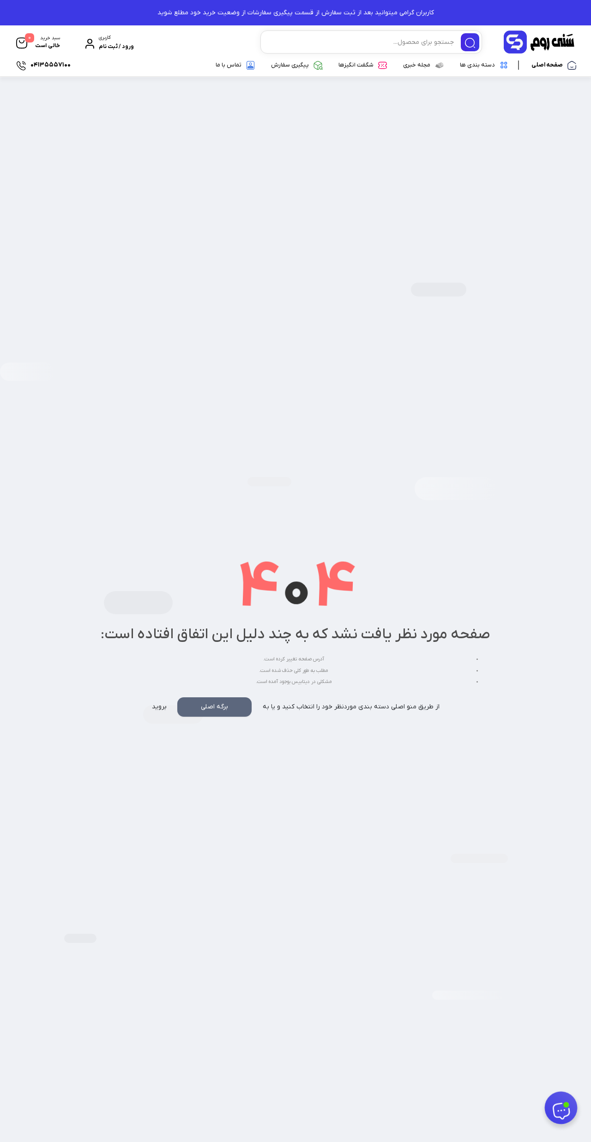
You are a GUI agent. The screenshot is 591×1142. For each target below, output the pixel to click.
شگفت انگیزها (356, 65)
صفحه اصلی (547, 65)
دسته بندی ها (477, 65)
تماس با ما (228, 65)
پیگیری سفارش (290, 65)
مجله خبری (416, 65)
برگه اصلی (214, 706)
